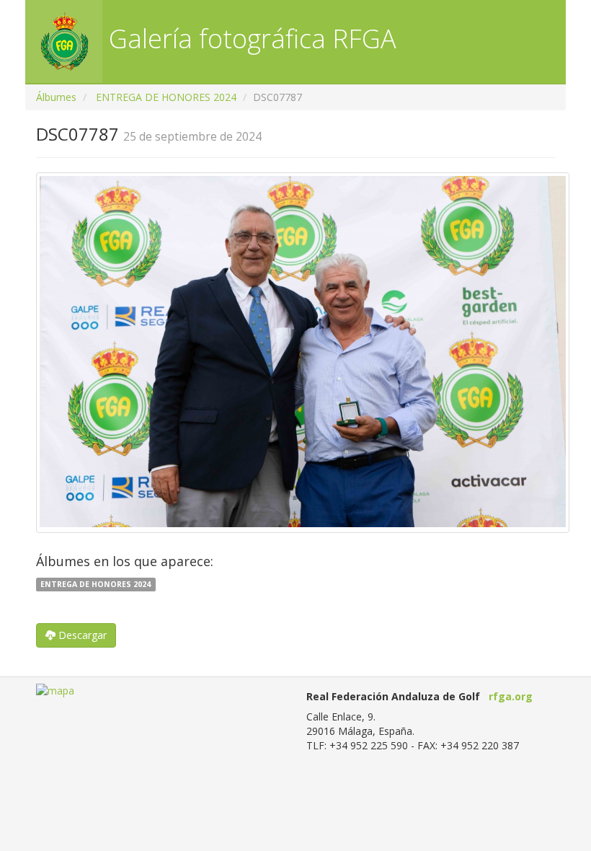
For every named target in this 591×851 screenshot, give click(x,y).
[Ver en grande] (302, 352)
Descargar (81, 635)
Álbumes (56, 97)
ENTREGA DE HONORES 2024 (166, 97)
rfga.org (511, 696)
